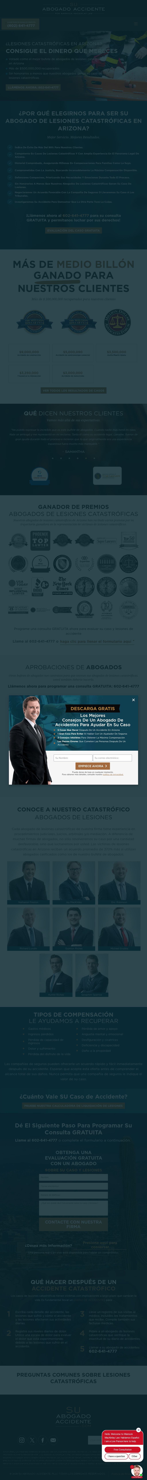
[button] (133, 700)
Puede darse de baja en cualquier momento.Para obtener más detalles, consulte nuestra (92, 773)
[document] (73, 740)
